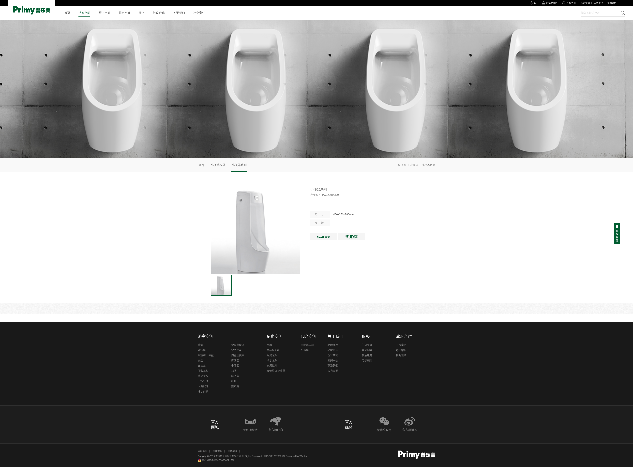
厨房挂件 (272, 365)
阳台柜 (305, 350)
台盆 (200, 360)
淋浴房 (235, 375)
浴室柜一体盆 (206, 355)
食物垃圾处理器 (276, 370)
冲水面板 (203, 391)
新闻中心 (333, 360)
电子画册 (367, 360)
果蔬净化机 (273, 350)
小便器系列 (239, 165)
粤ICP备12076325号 (274, 456)
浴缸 (233, 381)
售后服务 (367, 355)
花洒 (233, 370)
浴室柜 (202, 350)
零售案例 (401, 350)
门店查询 (367, 344)
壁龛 (200, 344)
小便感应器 (218, 165)
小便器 (414, 165)
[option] (255, 229)
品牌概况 (333, 344)
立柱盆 (202, 365)
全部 (201, 165)
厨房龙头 (272, 355)
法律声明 (217, 451)
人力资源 (585, 2)
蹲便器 (235, 360)
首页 (404, 165)
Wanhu (303, 456)
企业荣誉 (333, 355)
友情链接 (232, 451)
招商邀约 (612, 2)
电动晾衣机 (307, 344)
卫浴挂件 (203, 381)
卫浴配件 (203, 386)
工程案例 (598, 2)
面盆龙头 (203, 370)
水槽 (269, 344)
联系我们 (333, 365)
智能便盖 (236, 350)
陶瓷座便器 (237, 355)
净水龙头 (272, 360)
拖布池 (235, 386)
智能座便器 (237, 344)
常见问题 (367, 350)
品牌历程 (333, 350)
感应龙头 (203, 375)
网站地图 (202, 451)
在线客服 (617, 235)
